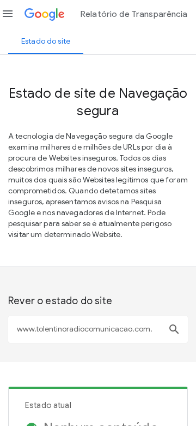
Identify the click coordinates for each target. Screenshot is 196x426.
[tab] (45, 41)
